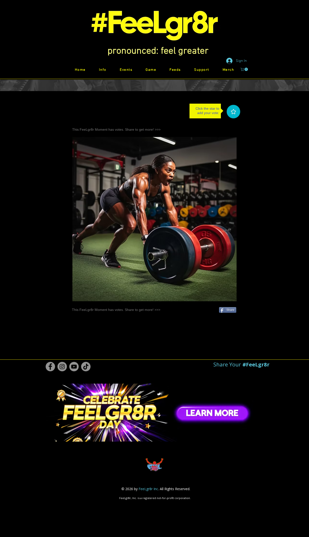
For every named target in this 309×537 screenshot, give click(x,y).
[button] (158, 51)
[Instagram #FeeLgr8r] (62, 366)
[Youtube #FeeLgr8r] (74, 366)
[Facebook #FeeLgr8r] (50, 366)
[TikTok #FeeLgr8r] (86, 366)
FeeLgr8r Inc (148, 489)
